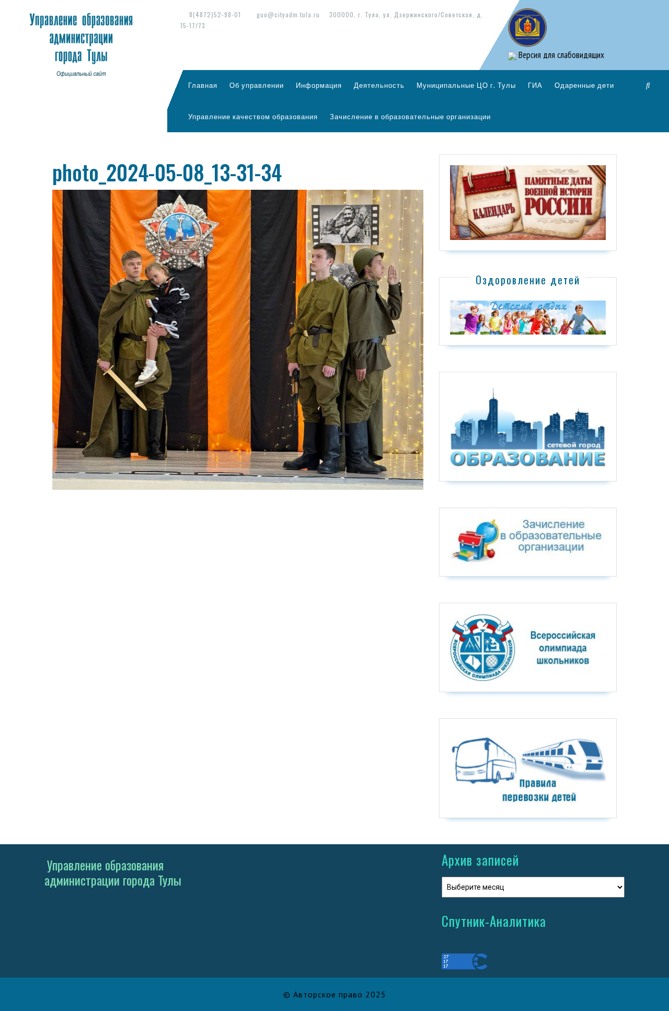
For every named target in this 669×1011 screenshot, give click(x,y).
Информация (319, 85)
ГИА (535, 85)
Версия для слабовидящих (560, 55)
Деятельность (379, 85)
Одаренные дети (584, 85)
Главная (202, 85)
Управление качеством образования (253, 116)
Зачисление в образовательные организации (410, 116)
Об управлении (256, 85)
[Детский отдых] (528, 317)
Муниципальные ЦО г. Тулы (466, 85)
